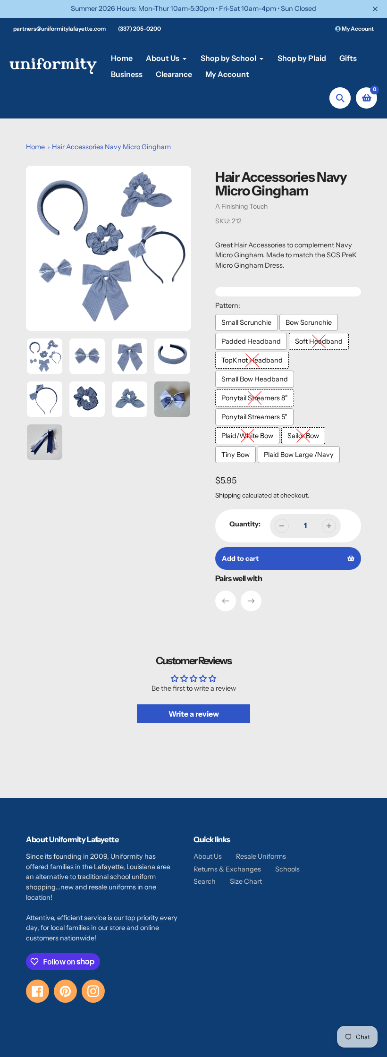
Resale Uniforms (261, 856)
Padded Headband (251, 341)
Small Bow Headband (254, 379)
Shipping (228, 495)
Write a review (193, 714)
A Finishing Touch (241, 206)
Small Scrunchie (246, 322)
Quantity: (245, 524)
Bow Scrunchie (309, 322)
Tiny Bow (235, 454)
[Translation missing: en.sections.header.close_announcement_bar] (375, 9)
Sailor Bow (303, 435)
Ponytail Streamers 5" (254, 417)
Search (205, 881)
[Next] (251, 601)
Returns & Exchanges (227, 869)
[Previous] (225, 601)
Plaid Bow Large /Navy (299, 454)
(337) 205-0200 (139, 28)
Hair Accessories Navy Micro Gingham (111, 147)
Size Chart (246, 881)
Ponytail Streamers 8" (254, 398)
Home (35, 147)
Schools (287, 869)
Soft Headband (319, 341)
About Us (208, 856)
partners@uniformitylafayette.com (59, 28)
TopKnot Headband (252, 360)
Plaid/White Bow (247, 435)
